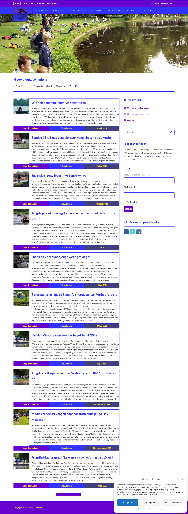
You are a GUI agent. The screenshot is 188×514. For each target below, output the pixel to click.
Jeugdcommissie (31, 128)
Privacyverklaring (155, 509)
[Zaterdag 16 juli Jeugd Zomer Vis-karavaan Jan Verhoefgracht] (21, 298)
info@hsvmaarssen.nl (163, 3)
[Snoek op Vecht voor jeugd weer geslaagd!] (21, 260)
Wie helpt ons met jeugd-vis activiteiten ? (60, 103)
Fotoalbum (52, 3)
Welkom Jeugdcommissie (138, 108)
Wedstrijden (114, 11)
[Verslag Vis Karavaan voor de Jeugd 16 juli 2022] (21, 339)
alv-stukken (152, 156)
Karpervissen (76, 11)
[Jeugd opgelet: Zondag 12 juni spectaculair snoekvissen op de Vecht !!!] (21, 217)
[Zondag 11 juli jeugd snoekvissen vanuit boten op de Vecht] (21, 141)
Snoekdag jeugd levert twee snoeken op (59, 175)
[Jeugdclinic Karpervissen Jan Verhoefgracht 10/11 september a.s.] (21, 377)
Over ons (147, 11)
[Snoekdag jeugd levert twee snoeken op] (21, 179)
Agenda (40, 3)
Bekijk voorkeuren (173, 502)
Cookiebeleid (143, 509)
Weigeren (150, 502)
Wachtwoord (129, 187)
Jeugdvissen (95, 11)
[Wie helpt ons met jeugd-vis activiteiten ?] (21, 106)
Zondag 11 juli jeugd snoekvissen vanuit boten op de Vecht (71, 137)
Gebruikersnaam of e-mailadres (137, 175)
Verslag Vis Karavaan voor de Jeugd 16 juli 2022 (64, 335)
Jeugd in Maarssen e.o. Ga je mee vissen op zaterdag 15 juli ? (72, 457)
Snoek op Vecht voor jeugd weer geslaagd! (61, 257)
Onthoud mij (132, 202)
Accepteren (127, 502)
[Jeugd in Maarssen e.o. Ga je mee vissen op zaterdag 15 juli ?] (21, 461)
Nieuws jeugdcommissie (30, 79)
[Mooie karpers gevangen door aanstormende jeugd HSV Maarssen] (21, 417)
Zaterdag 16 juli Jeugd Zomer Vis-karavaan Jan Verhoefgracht (74, 294)
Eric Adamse (21, 86)
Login (128, 208)
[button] (182, 479)
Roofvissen (58, 11)
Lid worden (28, 3)
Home (17, 3)
